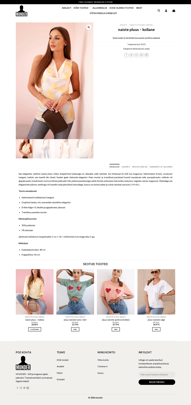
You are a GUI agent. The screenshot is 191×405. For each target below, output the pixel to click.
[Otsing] (159, 10)
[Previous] (16, 303)
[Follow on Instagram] (21, 388)
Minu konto (103, 360)
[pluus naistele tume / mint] (75, 292)
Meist (139, 8)
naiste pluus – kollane (34, 320)
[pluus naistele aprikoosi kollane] (116, 292)
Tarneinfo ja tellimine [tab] (160, 167)
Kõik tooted (81, 8)
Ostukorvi (102, 366)
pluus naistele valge (156, 320)
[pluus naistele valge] (156, 292)
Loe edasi (34, 329)
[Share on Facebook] (126, 55)
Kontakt (61, 379)
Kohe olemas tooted (122, 8)
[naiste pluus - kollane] (35, 292)
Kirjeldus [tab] (114, 167)
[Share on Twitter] (131, 55)
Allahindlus (100, 8)
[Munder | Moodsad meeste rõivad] (30, 10)
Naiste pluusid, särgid (141, 25)
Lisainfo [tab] (126, 167)
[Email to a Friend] (136, 55)
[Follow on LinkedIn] (28, 388)
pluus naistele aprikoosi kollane (116, 320)
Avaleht (66, 8)
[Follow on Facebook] (17, 388)
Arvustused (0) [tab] (139, 167)
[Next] (175, 303)
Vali (75, 329)
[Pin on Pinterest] (141, 55)
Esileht (123, 25)
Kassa (100, 373)
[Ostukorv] (173, 10)
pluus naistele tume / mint (75, 320)
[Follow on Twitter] (24, 388)
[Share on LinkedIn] (146, 55)
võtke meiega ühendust (103, 13)
